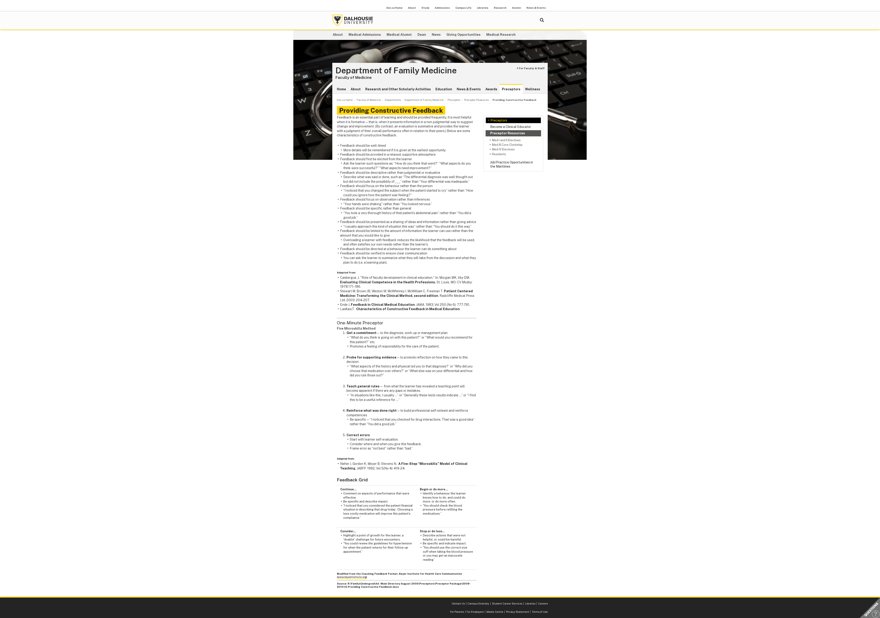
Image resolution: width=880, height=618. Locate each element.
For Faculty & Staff (531, 68)
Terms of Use (540, 611)
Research (500, 7)
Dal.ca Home (394, 7)
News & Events (536, 7)
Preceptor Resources (507, 133)
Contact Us (458, 603)
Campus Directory (478, 603)
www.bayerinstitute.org (352, 577)
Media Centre (495, 611)
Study (425, 7)
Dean (422, 34)
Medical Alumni (399, 34)
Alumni (516, 7)
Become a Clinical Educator (510, 127)
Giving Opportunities (463, 34)
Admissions (442, 7)
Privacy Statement (517, 611)
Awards (491, 89)
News (436, 34)
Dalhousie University (352, 20)
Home (341, 89)
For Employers (475, 611)
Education (443, 89)
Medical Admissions (365, 34)
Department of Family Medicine (396, 70)
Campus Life (463, 7)
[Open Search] (542, 20)
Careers (543, 603)
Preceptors (511, 89)
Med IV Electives (503, 149)
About (412, 7)
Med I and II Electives (506, 140)
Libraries (482, 7)
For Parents (457, 611)
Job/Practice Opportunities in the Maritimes (511, 164)
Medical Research (501, 34)
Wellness (532, 89)
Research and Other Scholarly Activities (398, 89)
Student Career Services (507, 603)
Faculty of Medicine (354, 77)
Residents (499, 154)
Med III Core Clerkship (507, 144)
